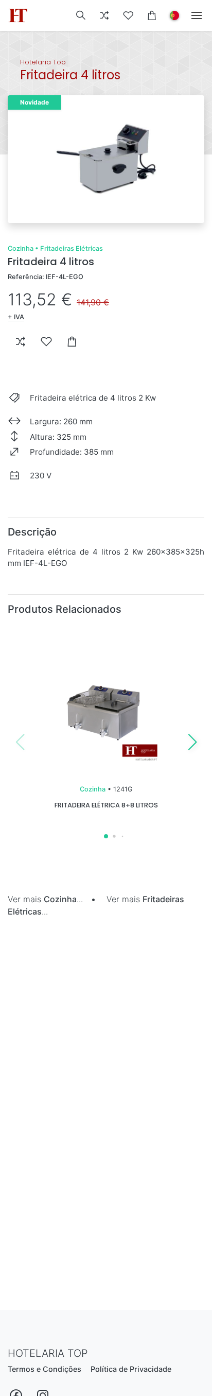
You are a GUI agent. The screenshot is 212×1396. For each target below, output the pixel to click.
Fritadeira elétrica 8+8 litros (106, 805)
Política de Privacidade (131, 1369)
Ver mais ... (45, 899)
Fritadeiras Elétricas (71, 248)
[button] (81, 15)
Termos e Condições (44, 1369)
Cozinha (20, 248)
